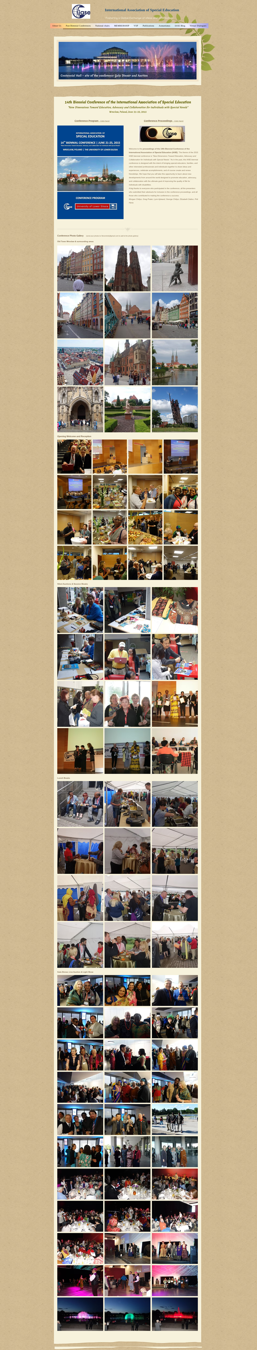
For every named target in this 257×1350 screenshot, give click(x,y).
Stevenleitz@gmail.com (109, 236)
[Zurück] (57, 60)
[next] (193, 1137)
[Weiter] (197, 60)
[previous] (62, 1137)
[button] (80, 268)
